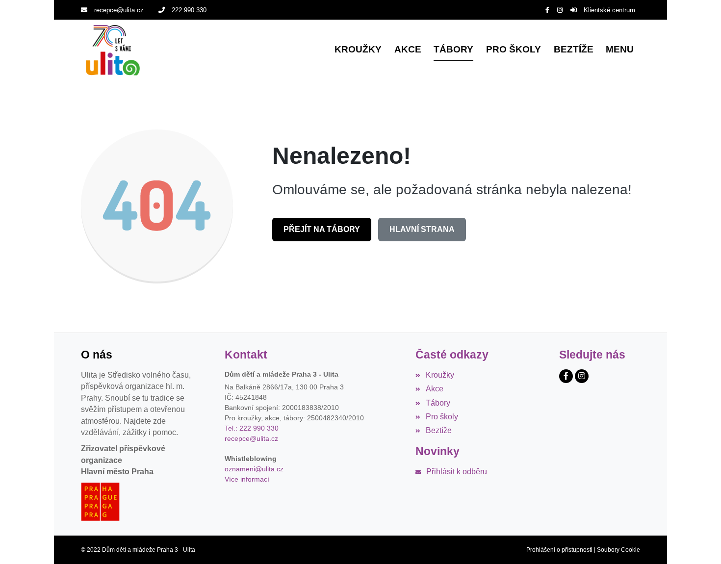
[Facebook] (547, 10)
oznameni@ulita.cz (254, 469)
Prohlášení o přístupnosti (559, 549)
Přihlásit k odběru (456, 471)
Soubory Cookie (618, 549)
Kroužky (440, 375)
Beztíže (438, 430)
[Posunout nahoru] (699, 542)
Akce (434, 389)
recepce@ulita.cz (119, 10)
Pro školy (442, 416)
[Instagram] (560, 10)
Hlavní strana (422, 229)
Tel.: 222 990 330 (252, 428)
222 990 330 (189, 10)
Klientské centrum (609, 10)
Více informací (247, 479)
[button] (619, 50)
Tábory (438, 403)
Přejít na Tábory (321, 229)
